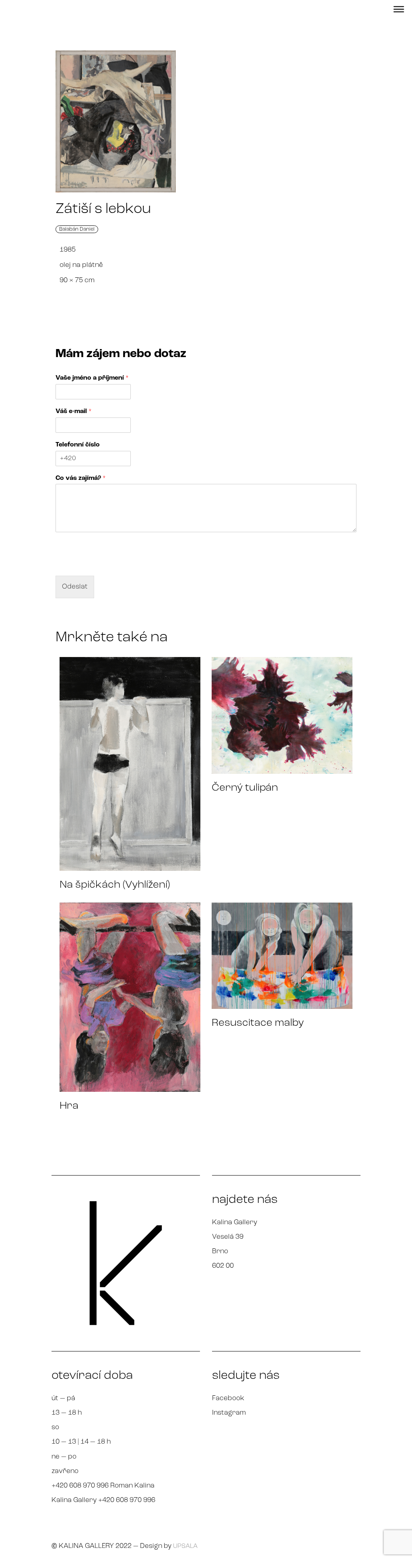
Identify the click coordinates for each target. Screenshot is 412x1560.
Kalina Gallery (234, 1222)
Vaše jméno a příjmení (92, 378)
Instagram (229, 1412)
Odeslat (75, 586)
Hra (69, 1106)
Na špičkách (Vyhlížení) (115, 885)
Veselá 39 (227, 1237)
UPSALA (185, 1546)
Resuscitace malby (258, 1023)
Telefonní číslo (78, 445)
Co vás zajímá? (81, 478)
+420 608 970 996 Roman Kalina (103, 1485)
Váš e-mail (74, 411)
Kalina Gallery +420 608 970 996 (103, 1500)
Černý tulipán (245, 788)
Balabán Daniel (77, 229)
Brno (220, 1251)
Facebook (228, 1398)
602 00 (223, 1265)
